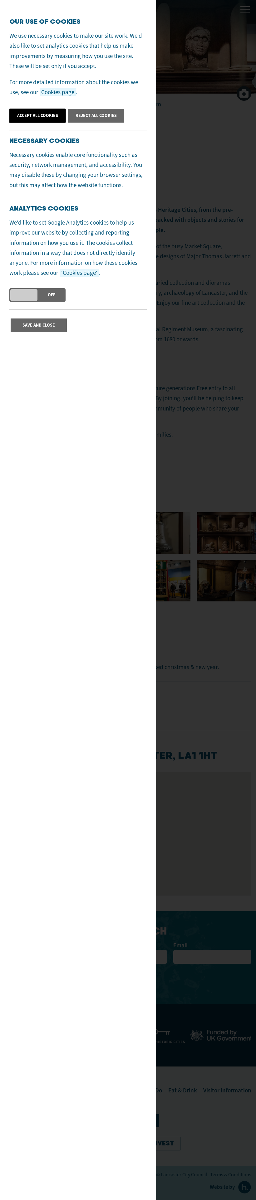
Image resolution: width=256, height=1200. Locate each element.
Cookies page (57, 92)
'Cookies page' (79, 273)
